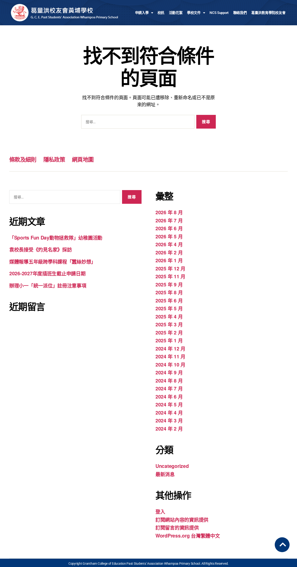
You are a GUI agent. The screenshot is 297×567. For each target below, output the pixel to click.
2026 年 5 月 (169, 236)
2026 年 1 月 (169, 260)
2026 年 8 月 (169, 212)
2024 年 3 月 (169, 420)
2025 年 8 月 (169, 292)
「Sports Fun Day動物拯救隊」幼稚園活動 (55, 237)
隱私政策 (54, 159)
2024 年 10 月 (170, 364)
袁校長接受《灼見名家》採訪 (40, 249)
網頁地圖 (83, 159)
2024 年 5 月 (169, 404)
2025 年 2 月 (169, 332)
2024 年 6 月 (169, 396)
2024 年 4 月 (169, 412)
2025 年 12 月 (170, 268)
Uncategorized (172, 465)
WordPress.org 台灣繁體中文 (187, 535)
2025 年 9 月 (169, 284)
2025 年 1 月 (169, 340)
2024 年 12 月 (170, 348)
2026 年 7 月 (169, 220)
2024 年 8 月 (169, 380)
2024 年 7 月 (169, 388)
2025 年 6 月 (169, 300)
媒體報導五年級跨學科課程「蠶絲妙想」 (52, 261)
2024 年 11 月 (170, 356)
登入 (160, 511)
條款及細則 (22, 159)
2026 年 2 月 (169, 252)
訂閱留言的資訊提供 (177, 527)
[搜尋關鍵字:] (136, 122)
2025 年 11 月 (170, 276)
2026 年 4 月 (169, 244)
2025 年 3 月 (169, 324)
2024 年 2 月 (169, 428)
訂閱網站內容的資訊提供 (181, 519)
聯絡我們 (240, 13)
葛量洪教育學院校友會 (268, 13)
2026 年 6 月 (169, 228)
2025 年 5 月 (169, 308)
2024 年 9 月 (169, 372)
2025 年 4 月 (169, 316)
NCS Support (219, 13)
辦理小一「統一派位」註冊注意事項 (47, 285)
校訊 (161, 13)
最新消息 (165, 473)
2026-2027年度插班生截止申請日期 (47, 273)
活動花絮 (176, 13)
